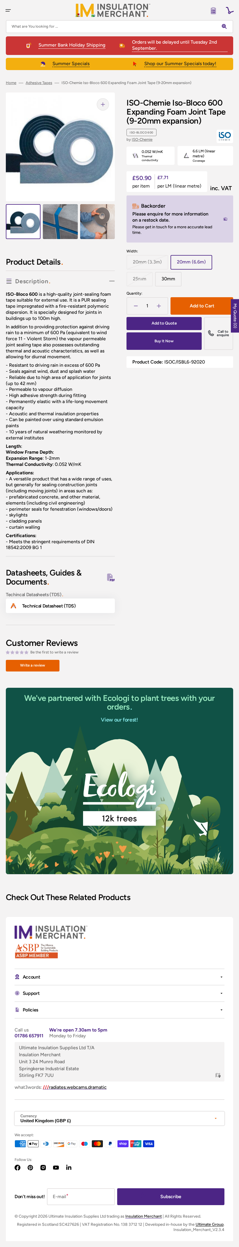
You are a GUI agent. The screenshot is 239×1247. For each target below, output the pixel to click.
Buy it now (164, 341)
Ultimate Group (210, 1224)
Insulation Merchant (143, 1216)
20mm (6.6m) (194, 264)
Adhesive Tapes (39, 83)
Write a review (32, 665)
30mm (171, 281)
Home (11, 83)
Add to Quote (164, 323)
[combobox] (119, 26)
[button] (8, 10)
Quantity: (134, 293)
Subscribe (170, 1196)
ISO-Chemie (142, 139)
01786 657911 (29, 1035)
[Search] (225, 26)
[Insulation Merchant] (113, 10)
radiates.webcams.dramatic (75, 1087)
